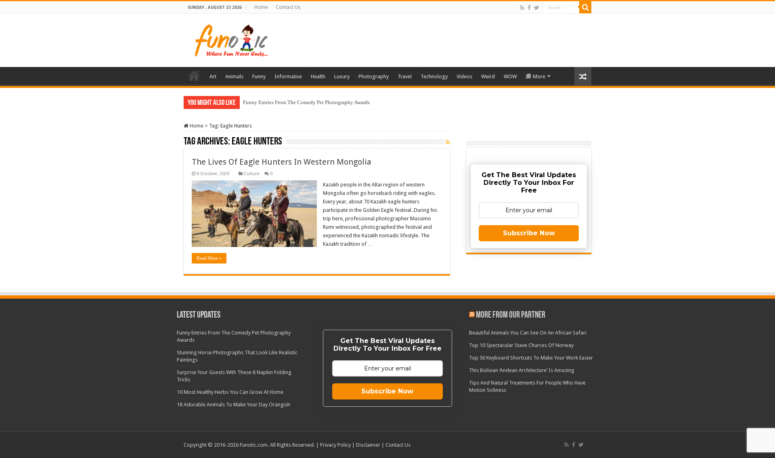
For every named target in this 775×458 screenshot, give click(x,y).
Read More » (209, 258)
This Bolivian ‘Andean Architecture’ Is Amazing (521, 370)
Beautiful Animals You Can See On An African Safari (527, 333)
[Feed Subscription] (448, 142)
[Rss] (522, 8)
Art (212, 76)
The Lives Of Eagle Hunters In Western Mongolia (281, 162)
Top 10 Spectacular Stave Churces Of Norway (521, 345)
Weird (488, 76)
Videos (464, 76)
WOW (510, 76)
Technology (434, 76)
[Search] (585, 7)
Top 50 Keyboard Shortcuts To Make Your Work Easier (531, 358)
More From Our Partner (510, 315)
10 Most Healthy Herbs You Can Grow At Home (230, 392)
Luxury (342, 76)
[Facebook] (529, 8)
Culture (251, 173)
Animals (234, 76)
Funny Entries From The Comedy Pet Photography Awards (306, 102)
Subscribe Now (529, 233)
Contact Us (288, 7)
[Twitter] (536, 8)
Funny (259, 76)
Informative (288, 76)
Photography (373, 76)
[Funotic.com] (231, 38)
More (539, 76)
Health (318, 76)
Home (261, 7)
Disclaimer (368, 445)
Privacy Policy (335, 445)
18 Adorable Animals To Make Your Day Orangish (233, 405)
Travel (405, 76)
